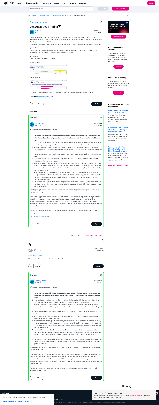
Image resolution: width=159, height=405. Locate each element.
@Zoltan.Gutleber (36, 255)
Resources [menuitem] (82, 3)
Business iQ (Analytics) (44, 96)
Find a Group (118, 92)
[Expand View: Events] (60, 3)
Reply (96, 104)
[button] (101, 22)
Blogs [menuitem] (64, 3)
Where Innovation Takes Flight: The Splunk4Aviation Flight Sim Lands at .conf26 (118, 149)
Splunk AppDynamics (59, 15)
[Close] (52, 396)
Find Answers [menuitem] (46, 3)
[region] (27, 399)
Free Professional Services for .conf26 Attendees (118, 111)
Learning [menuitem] (73, 3)
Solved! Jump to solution (40, 22)
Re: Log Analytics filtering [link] (77, 15)
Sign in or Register (138, 395)
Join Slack (118, 66)
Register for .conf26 (118, 36)
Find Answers (32, 15)
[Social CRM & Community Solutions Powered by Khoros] (126, 385)
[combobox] (68, 8)
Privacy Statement (8, 401)
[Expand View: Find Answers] (51, 3)
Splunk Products (44, 15)
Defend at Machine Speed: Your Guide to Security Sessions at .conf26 (118, 130)
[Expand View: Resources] (87, 3)
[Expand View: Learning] (76, 3)
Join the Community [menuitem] (31, 3)
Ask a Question (120, 8)
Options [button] (126, 15)
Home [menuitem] (19, 3)
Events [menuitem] (56, 3)
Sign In (151, 3)
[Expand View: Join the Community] (39, 3)
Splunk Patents (60, 399)
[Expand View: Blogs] (67, 3)
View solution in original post (39, 216)
